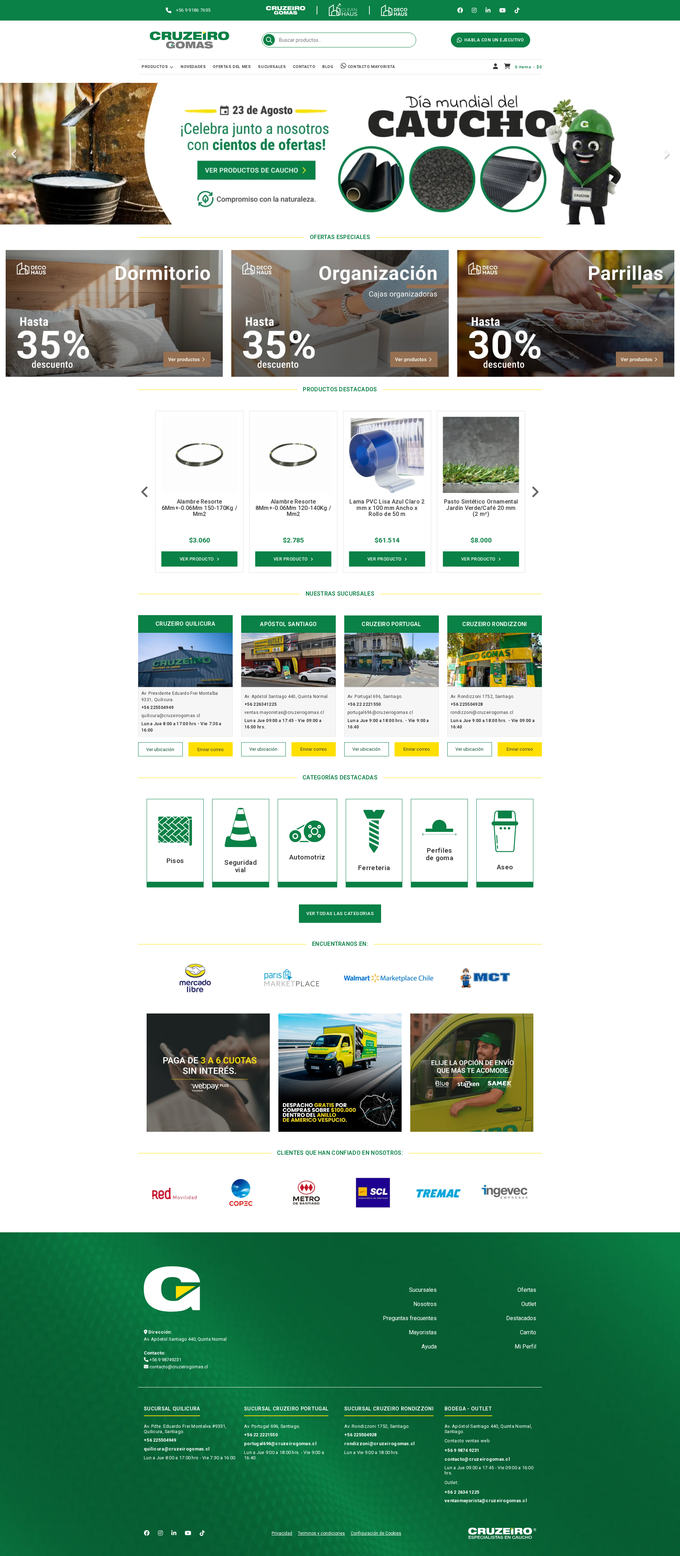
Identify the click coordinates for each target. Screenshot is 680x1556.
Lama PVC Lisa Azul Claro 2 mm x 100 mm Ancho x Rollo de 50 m (386, 508)
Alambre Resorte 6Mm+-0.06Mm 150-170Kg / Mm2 (199, 508)
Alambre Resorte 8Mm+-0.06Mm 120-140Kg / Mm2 (293, 508)
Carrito (528, 1332)
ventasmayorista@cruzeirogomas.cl (485, 1500)
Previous (14, 154)
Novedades (193, 66)
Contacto (304, 66)
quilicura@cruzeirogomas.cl (177, 1449)
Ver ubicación (160, 749)
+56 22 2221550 (261, 1434)
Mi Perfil (525, 1346)
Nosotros (425, 1304)
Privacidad (282, 1533)
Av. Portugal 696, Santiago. (272, 1426)
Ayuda (429, 1346)
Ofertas (526, 1290)
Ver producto (197, 559)
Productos (155, 66)
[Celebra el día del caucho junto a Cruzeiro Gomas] (340, 154)
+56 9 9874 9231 (461, 1450)
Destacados (521, 1318)
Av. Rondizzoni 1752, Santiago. (377, 1426)
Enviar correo (210, 749)
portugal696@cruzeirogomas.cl (280, 1443)
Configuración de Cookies (376, 1533)
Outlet (528, 1304)
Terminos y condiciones (321, 1533)
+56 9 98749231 (164, 1359)
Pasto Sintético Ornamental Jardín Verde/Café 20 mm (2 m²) (481, 508)
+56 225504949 (160, 1440)
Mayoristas (423, 1332)
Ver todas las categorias (340, 913)
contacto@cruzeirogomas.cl (178, 1366)
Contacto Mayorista (370, 66)
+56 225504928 (360, 1434)
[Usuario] (495, 66)
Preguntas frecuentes (410, 1318)
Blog (327, 66)
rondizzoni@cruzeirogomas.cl (379, 1443)
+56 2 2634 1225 (461, 1492)
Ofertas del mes (232, 66)
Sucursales (272, 66)
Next (666, 154)
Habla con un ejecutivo (494, 40)
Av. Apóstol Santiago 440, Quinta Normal (185, 1339)
